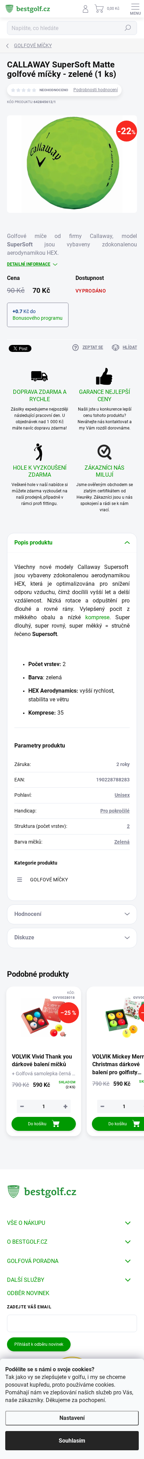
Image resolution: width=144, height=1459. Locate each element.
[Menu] (135, 8)
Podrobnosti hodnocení (95, 89)
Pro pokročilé (115, 811)
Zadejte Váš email (29, 1307)
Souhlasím (72, 1440)
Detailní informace (28, 264)
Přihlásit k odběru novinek (38, 1344)
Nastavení (72, 1418)
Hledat (128, 28)
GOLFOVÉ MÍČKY (49, 879)
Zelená (122, 842)
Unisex (122, 795)
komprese (97, 617)
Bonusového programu (38, 318)
